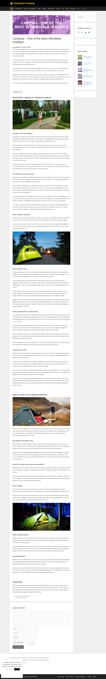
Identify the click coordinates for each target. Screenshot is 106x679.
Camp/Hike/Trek (18, 8)
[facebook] (78, 33)
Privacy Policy (60, 676)
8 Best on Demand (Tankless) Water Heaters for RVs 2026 (88, 70)
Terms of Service (70, 676)
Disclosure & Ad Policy (80, 676)
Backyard (72, 8)
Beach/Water (33, 8)
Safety (39, 8)
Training (44, 8)
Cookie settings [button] (9, 669)
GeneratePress (33, 676)
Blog (12, 8)
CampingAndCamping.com (15, 657)
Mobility (58, 8)
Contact (83, 8)
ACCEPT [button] (17, 669)
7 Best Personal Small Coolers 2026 (22, 596)
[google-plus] (82, 33)
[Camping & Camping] (22, 3)
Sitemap (89, 676)
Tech (63, 8)
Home (67, 8)
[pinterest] (89, 33)
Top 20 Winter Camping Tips (20, 597)
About (78, 8)
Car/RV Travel (51, 8)
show (20, 92)
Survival (26, 8)
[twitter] (85, 33)
